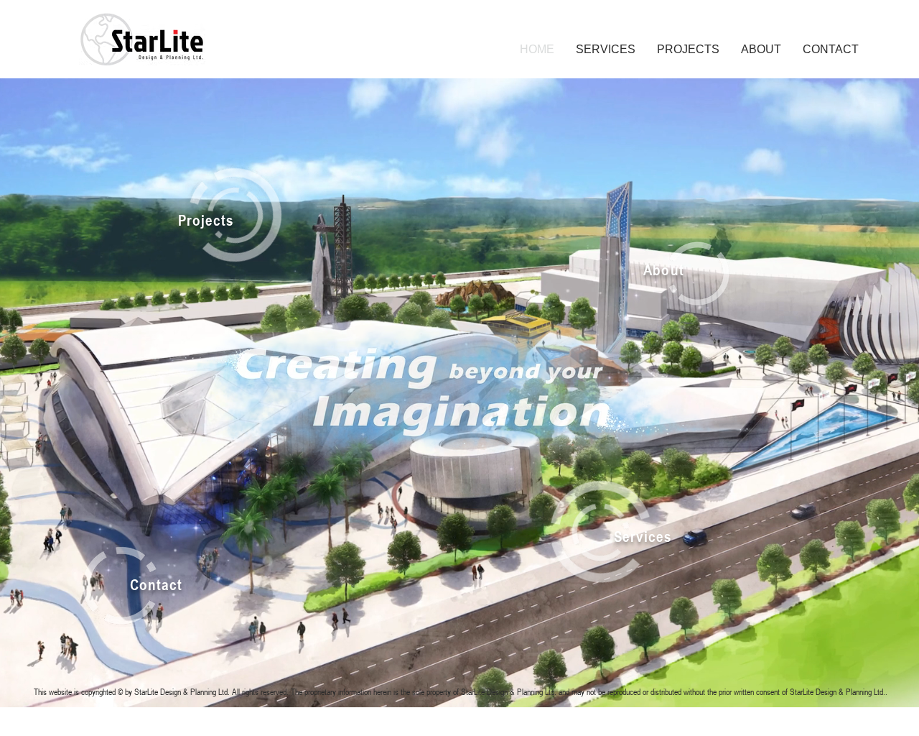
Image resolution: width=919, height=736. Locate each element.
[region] (249, 216)
